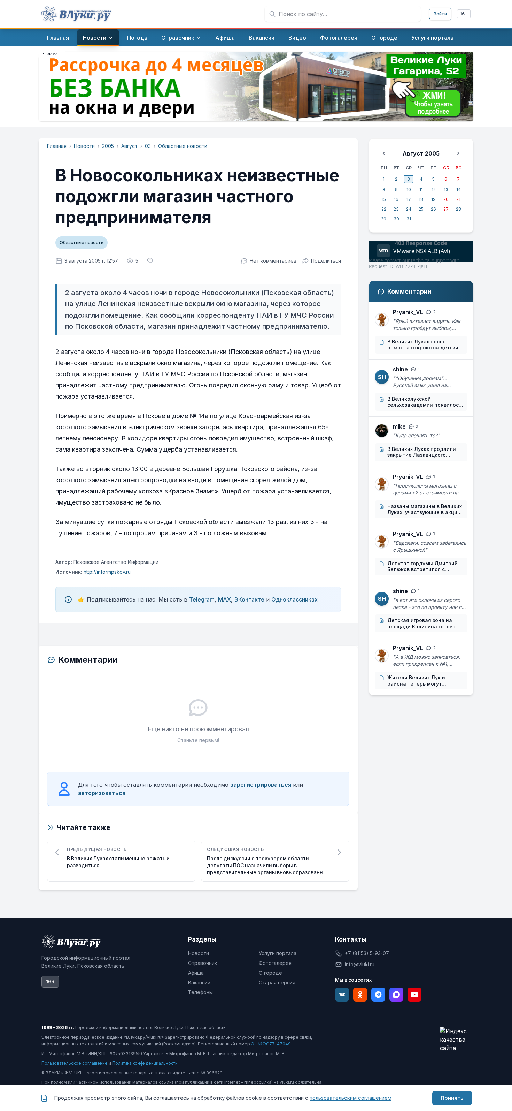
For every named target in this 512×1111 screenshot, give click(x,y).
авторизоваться (101, 792)
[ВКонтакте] (342, 995)
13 (446, 189)
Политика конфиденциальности (145, 1063)
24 (408, 209)
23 (396, 209)
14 (458, 189)
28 (458, 209)
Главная (57, 146)
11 (421, 189)
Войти (440, 13)
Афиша (196, 973)
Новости (84, 146)
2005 (108, 146)
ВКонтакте (249, 599)
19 (433, 199)
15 (384, 199)
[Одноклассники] (360, 995)
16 (396, 199)
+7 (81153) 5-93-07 (367, 953)
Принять (452, 1098)
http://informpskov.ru (106, 572)
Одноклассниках (294, 599)
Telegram (202, 599)
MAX (224, 599)
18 (421, 199)
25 (421, 209)
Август (129, 146)
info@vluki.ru (359, 964)
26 (433, 209)
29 (383, 218)
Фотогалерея (275, 963)
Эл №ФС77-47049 (271, 1043)
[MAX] (396, 995)
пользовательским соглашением (350, 1098)
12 (434, 189)
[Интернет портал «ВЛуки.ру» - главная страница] (76, 14)
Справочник (202, 963)
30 (396, 218)
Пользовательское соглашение (74, 1063)
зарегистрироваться (260, 784)
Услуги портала (277, 953)
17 (408, 199)
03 (148, 146)
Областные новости (182, 146)
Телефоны (200, 992)
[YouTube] (414, 995)
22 (383, 209)
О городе (270, 973)
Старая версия (277, 982)
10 (408, 189)
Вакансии (199, 982)
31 (408, 218)
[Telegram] (378, 995)
